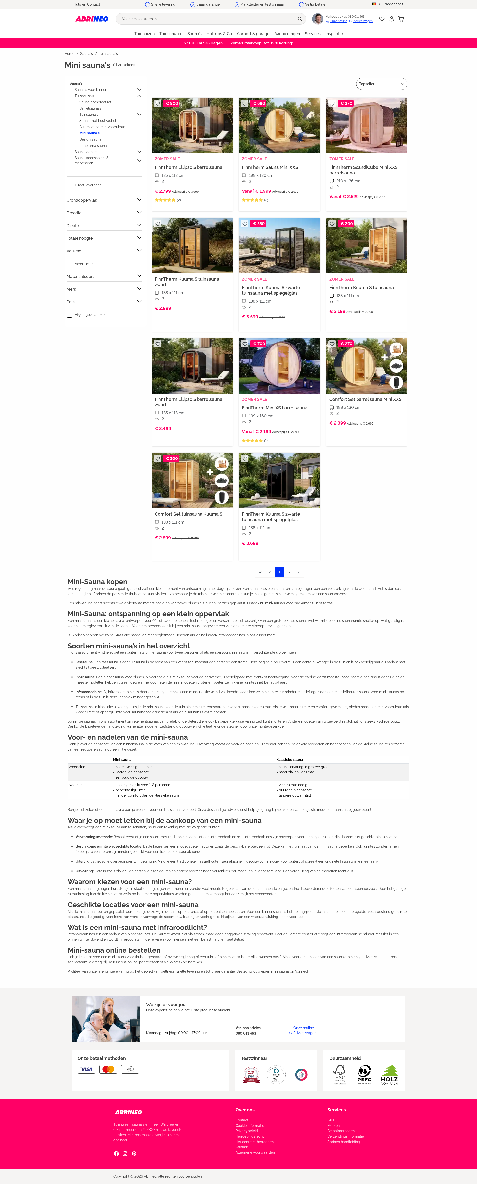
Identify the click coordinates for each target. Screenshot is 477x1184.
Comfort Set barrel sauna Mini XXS (365, 399)
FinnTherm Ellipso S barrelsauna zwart (188, 402)
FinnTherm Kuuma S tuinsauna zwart (187, 281)
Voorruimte (84, 264)
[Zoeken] (300, 19)
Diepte (73, 225)
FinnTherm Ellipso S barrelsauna (188, 167)
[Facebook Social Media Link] (116, 1153)
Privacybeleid (247, 1131)
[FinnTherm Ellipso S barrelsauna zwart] (192, 366)
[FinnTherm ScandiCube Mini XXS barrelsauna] (366, 125)
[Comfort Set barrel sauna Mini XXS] (366, 366)
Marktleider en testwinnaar (262, 4)
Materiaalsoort (80, 276)
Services (336, 1109)
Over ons (245, 1109)
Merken (333, 1126)
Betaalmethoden (341, 1131)
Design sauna (90, 139)
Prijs (71, 302)
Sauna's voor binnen (91, 90)
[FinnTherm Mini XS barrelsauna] (279, 366)
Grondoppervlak (82, 200)
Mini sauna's (90, 133)
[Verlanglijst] (382, 19)
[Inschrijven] (391, 19)
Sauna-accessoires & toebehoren (92, 160)
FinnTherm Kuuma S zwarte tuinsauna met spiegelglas (271, 290)
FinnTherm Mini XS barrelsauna (274, 407)
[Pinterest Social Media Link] (134, 1153)
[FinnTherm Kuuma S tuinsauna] (366, 245)
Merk (71, 289)
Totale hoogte (80, 238)
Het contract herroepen (255, 1142)
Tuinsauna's (84, 96)
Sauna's (76, 83)
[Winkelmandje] (401, 19)
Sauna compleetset (95, 102)
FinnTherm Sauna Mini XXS (270, 167)
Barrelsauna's (90, 108)
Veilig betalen (316, 4)
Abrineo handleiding (343, 1142)
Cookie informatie (250, 1126)
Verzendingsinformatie (345, 1136)
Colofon (242, 1147)
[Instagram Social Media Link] (125, 1153)
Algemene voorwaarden (255, 1152)
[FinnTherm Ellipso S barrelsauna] (192, 125)
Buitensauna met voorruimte (102, 127)
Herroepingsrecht (250, 1136)
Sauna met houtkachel (98, 121)
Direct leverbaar (88, 185)
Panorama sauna (93, 146)
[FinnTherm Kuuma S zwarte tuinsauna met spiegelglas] (279, 245)
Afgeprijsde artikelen (91, 315)
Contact (242, 1120)
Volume (74, 251)
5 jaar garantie (208, 4)
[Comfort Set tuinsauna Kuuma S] (192, 480)
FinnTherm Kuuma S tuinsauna (361, 287)
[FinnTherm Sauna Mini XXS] (279, 125)
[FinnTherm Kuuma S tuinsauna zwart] (192, 245)
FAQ (330, 1120)
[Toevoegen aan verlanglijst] (157, 103)
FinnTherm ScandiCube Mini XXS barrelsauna (363, 170)
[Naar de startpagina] (92, 19)
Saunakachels (86, 152)
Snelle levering (163, 4)
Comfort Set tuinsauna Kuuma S (188, 514)
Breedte (74, 213)
